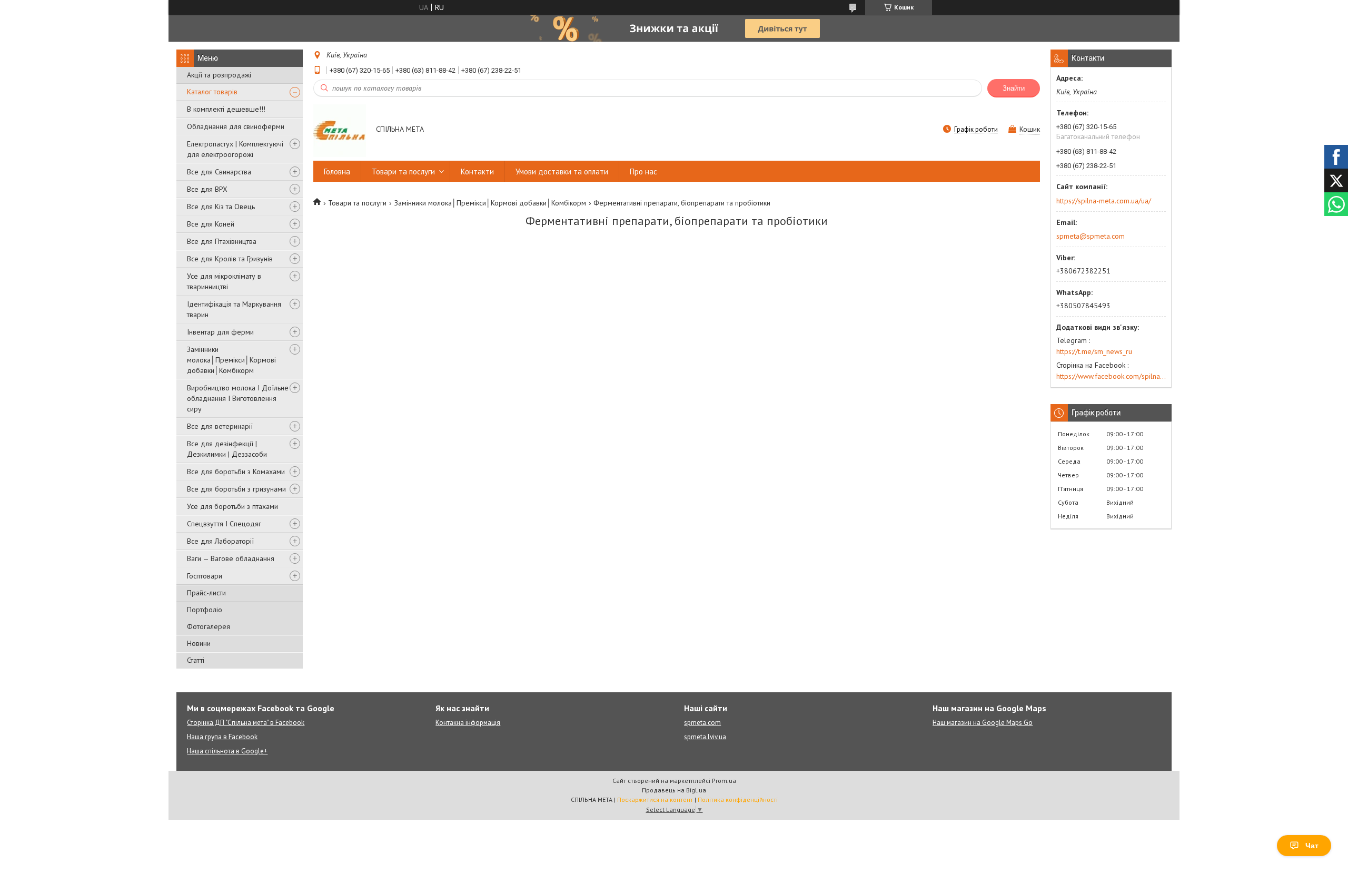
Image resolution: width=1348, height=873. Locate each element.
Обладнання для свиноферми (235, 126)
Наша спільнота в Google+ (227, 751)
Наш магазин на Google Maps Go (983, 722)
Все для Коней (210, 224)
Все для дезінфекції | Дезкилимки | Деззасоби (227, 449)
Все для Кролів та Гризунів (230, 258)
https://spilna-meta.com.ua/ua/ (1103, 200)
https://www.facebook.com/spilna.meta (1111, 376)
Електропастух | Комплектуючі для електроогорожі (235, 149)
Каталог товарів (212, 91)
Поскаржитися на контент (655, 799)
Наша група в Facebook (222, 736)
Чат (1312, 845)
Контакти (477, 171)
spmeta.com (702, 722)
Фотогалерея (208, 626)
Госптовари (204, 576)
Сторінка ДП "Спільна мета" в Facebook (245, 722)
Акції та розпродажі (219, 75)
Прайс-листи (206, 592)
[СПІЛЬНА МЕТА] (339, 130)
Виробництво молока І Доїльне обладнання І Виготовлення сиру (238, 398)
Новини (199, 643)
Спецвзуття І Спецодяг (224, 523)
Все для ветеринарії (220, 426)
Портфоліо (204, 609)
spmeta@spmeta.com (1090, 236)
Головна (337, 171)
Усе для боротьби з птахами (232, 506)
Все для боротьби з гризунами (236, 489)
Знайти (1014, 88)
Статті (195, 660)
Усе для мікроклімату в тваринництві (224, 281)
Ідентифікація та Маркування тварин (234, 309)
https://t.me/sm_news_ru (1094, 351)
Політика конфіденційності (738, 799)
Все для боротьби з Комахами (236, 471)
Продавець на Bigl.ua (674, 790)
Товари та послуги (403, 171)
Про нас (643, 171)
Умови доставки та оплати (562, 171)
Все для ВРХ (207, 189)
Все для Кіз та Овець (221, 206)
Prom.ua (724, 780)
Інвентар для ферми (220, 332)
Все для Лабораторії (220, 541)
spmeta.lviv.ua (705, 736)
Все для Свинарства (219, 171)
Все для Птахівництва (221, 241)
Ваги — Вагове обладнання (230, 558)
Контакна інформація (467, 722)
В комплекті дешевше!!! (226, 109)
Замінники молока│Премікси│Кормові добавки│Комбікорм (231, 360)
